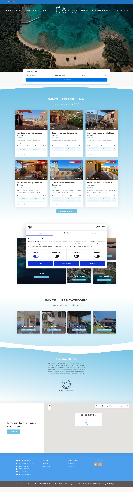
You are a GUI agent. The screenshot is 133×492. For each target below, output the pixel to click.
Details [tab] (66, 233)
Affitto (35, 10)
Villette (104, 326)
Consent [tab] (39, 233)
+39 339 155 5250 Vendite (101, 10)
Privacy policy (46, 466)
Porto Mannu (104, 277)
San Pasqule (92, 129)
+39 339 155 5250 (24, 469)
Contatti (85, 10)
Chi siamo (18, 10)
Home (9, 10)
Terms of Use (102, 489)
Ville (79, 326)
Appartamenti (28, 326)
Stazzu (54, 326)
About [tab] (94, 233)
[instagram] (100, 464)
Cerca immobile (66, 80)
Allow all (92, 263)
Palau (26, 129)
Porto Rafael (79, 276)
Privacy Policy (113, 489)
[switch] (56, 256)
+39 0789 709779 (122, 10)
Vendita (27, 10)
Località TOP (46, 10)
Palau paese (21, 129)
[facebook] (95, 464)
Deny (40, 263)
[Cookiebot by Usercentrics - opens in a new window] (97, 227)
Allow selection (66, 263)
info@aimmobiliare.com (25, 474)
